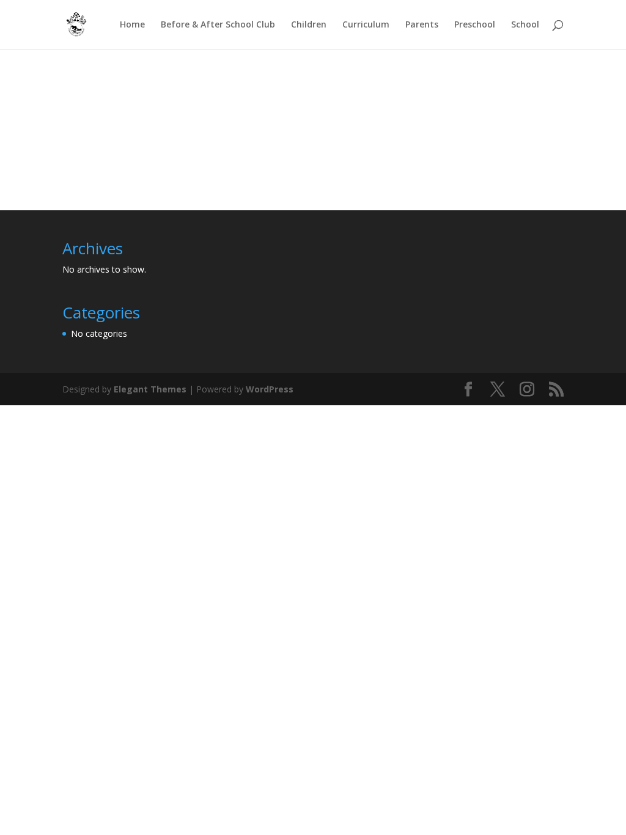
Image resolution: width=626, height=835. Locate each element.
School (525, 25)
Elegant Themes (150, 389)
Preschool (474, 25)
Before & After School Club (218, 25)
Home (132, 25)
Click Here (308, 146)
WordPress (269, 389)
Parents (421, 25)
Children (308, 25)
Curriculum (365, 25)
